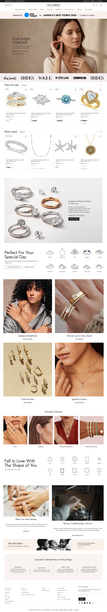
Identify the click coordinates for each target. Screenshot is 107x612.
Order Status (7, 597)
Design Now (72, 215)
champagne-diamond (11, 167)
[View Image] (9, 78)
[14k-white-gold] (6, 119)
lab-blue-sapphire (35, 120)
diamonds (6, 167)
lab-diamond (8, 120)
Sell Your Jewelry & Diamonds (27, 594)
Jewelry (42, 9)
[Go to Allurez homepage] (53, 5)
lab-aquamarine (62, 120)
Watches (79, 9)
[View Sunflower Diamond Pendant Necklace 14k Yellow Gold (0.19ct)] (90, 146)
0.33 (34, 168)
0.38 (86, 168)
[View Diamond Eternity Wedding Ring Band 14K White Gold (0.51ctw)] (16, 146)
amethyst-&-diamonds (81, 120)
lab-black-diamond (85, 120)
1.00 (42, 168)
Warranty (7, 599)
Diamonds (49, 9)
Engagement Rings (20, 9)
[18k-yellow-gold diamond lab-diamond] (11, 119)
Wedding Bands (32, 9)
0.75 (39, 168)
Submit (82, 599)
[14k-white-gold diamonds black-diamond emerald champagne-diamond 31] (6, 165)
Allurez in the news (61, 597)
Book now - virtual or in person (63, 599)
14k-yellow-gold (8, 119)
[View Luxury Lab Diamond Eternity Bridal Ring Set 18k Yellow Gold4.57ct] (16, 99)
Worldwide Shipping (9, 601)
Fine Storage (88, 9)
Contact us (7, 592)
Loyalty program (8, 588)
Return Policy (7, 603)
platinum (60, 119)
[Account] (97, 5)
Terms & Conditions (63, 610)
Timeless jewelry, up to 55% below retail (15, 1)
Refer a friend (8, 590)
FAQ (6, 594)
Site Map (70, 610)
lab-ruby (34, 120)
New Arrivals (25, 51)
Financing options (25, 592)
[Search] (94, 5)
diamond (6, 120)
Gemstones (58, 9)
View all (24, 85)
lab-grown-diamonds (57, 167)
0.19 (84, 168)
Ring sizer (23, 588)
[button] (101, 85)
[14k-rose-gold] (9, 119)
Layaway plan (24, 590)
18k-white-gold (34, 119)
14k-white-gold (6, 119)
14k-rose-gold (9, 119)
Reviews (59, 594)
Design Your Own (69, 9)
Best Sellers (16, 51)
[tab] (28, 267)
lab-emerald (33, 120)
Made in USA (86, 1)
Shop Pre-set (80, 215)
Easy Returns (92, 1)
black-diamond (8, 167)
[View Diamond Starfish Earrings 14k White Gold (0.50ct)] (66, 146)
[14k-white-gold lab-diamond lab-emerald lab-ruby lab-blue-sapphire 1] (31, 119)
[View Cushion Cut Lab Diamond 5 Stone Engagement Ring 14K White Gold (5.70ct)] (41, 99)
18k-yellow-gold (11, 119)
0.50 (37, 168)
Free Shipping (99, 1)
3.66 (84, 123)
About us (44, 588)
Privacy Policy (55, 610)
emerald (9, 167)
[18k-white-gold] (34, 119)
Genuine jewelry (60, 588)
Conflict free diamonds (62, 590)
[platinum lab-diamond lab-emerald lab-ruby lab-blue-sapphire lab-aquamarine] (60, 119)
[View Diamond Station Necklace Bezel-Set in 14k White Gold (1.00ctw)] (41, 146)
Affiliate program (45, 590)
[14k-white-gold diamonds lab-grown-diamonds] (56, 165)
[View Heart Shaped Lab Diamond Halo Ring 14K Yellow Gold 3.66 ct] (90, 99)
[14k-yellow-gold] (8, 119)
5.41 (86, 123)
